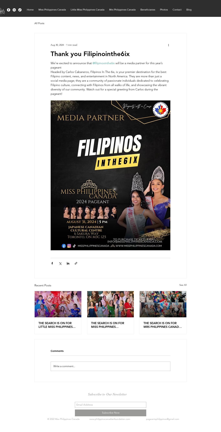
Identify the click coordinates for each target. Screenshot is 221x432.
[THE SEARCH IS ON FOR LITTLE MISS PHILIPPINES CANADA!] (58, 304)
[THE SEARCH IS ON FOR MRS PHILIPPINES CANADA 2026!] (163, 304)
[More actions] (168, 45)
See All (183, 284)
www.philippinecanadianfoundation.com (109, 419)
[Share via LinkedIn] (68, 263)
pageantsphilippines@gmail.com (162, 419)
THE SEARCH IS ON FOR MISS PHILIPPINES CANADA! (107, 325)
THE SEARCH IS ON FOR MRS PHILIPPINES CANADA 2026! (162, 325)
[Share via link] (75, 263)
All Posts (39, 23)
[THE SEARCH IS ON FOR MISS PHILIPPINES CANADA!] (110, 304)
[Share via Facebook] (52, 263)
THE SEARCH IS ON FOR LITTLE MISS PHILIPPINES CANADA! (56, 325)
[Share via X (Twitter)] (60, 263)
